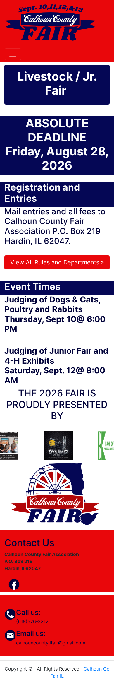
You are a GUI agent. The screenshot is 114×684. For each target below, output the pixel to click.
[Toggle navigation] (13, 54)
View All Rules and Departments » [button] (57, 262)
